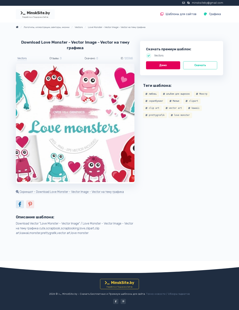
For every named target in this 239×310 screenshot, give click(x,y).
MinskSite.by (36, 14)
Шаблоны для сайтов (180, 14)
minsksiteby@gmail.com (207, 2)
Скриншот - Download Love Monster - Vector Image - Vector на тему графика (71, 192)
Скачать (200, 65)
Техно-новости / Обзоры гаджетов (168, 293)
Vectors (22, 58)
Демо (163, 65)
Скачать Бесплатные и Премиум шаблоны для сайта (112, 293)
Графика (214, 14)
